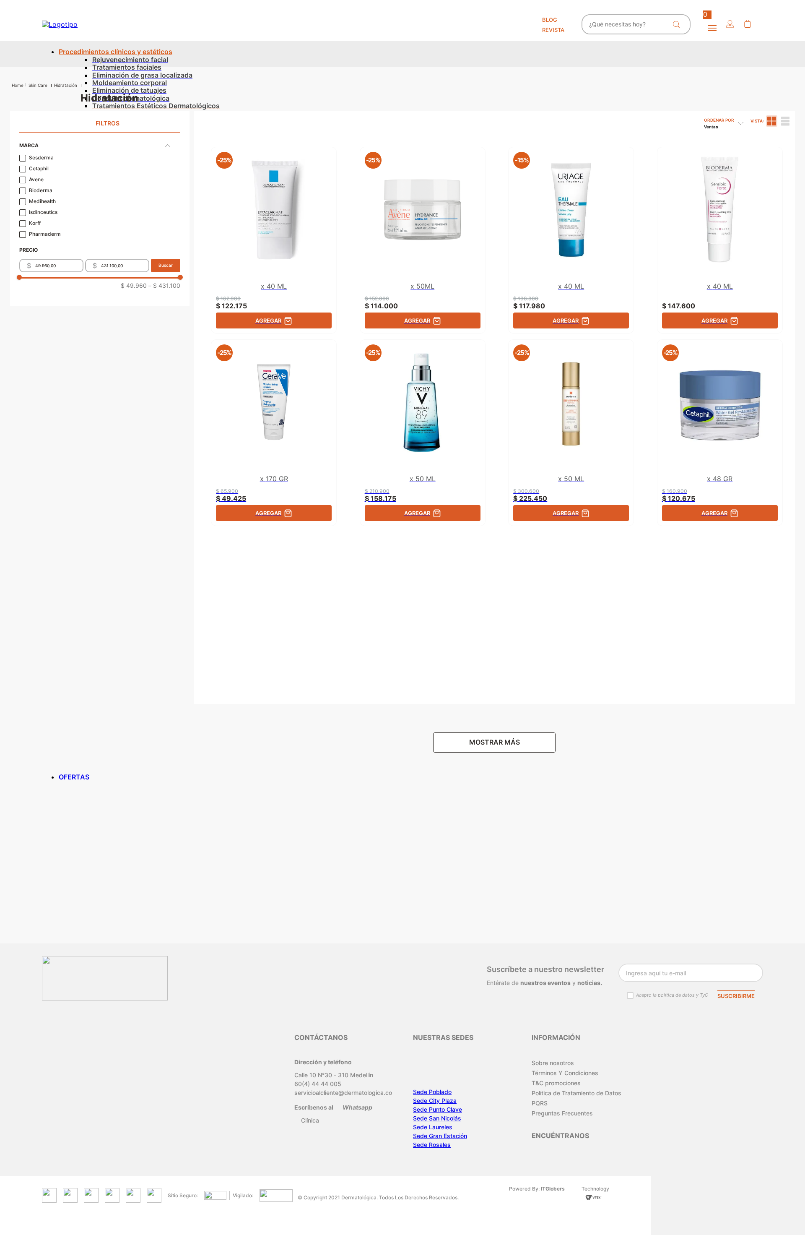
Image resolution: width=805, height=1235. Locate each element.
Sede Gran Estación (440, 1135)
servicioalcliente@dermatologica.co (343, 1092)
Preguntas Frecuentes (562, 1113)
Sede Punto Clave (437, 1109)
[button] (730, 24)
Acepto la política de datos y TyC (672, 995)
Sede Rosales (432, 1144)
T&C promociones (556, 1082)
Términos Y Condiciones (565, 1072)
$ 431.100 (164, 285)
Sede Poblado (432, 1091)
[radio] (771, 121)
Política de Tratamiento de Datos (576, 1093)
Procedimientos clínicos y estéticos (115, 51)
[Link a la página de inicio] (17, 85)
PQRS (540, 1103)
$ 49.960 (134, 285)
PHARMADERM (45, 234)
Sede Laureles (432, 1127)
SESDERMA (41, 158)
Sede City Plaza (435, 1100)
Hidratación (65, 85)
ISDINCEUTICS (43, 212)
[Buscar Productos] (678, 24)
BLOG (549, 19)
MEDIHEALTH (42, 201)
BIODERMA (40, 190)
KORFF (35, 223)
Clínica (310, 1120)
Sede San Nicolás (437, 1118)
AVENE (36, 179)
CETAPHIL (39, 169)
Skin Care (38, 85)
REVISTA (553, 29)
